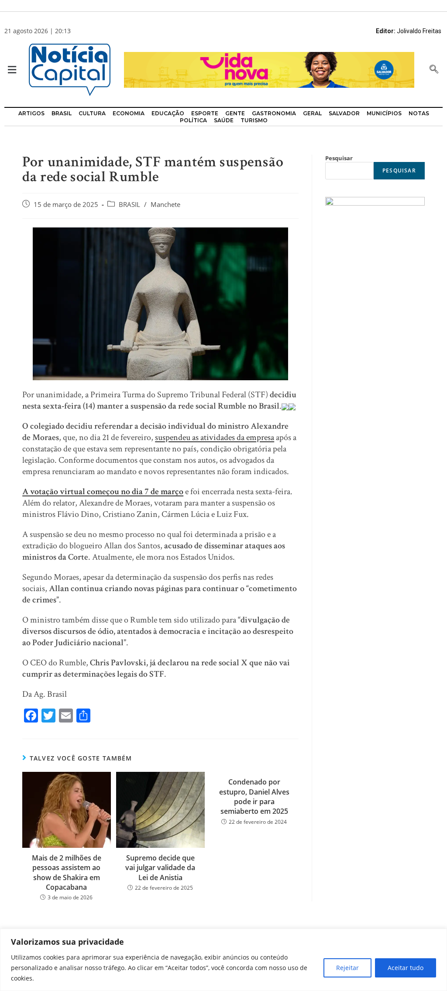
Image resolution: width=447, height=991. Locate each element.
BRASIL (129, 204)
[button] (9, 70)
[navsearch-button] (434, 70)
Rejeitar (347, 967)
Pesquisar (339, 158)
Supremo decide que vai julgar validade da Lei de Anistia (160, 867)
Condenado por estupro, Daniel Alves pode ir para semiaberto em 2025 (254, 796)
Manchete (165, 204)
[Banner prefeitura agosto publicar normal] (269, 69)
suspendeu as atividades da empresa (214, 437)
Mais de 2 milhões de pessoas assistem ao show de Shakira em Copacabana (66, 872)
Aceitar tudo (405, 967)
